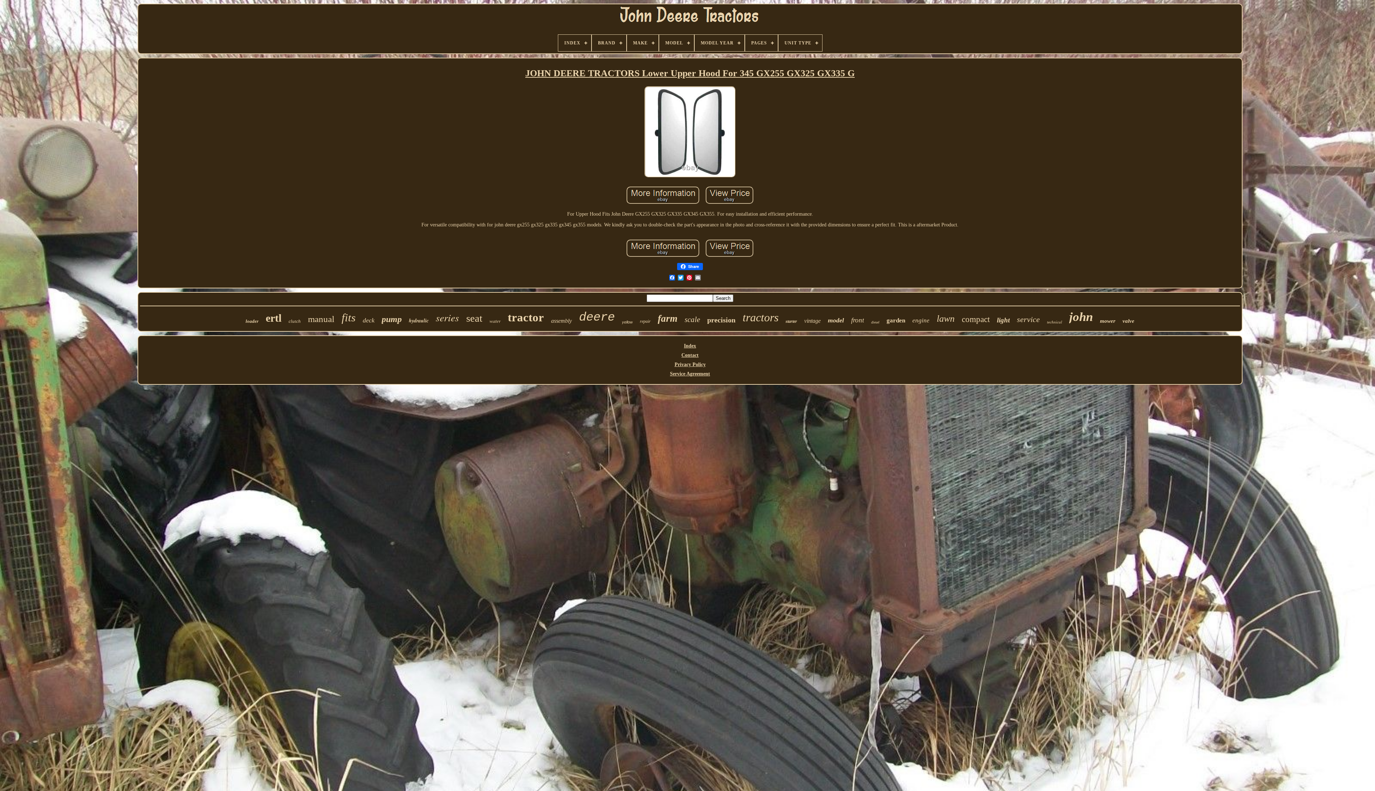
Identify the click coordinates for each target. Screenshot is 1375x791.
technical (1054, 322)
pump (392, 319)
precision (721, 320)
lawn (946, 318)
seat (474, 318)
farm (667, 318)
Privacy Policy (690, 364)
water (495, 320)
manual (321, 319)
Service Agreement (690, 374)
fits (349, 317)
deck (369, 320)
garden (896, 320)
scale (692, 319)
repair (645, 321)
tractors (760, 317)
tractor (526, 317)
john (1081, 317)
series (447, 317)
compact (976, 319)
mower (1107, 321)
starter (791, 321)
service (1028, 319)
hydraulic (419, 320)
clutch (295, 321)
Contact (690, 355)
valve (1128, 321)
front (857, 320)
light (1003, 320)
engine (921, 320)
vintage (812, 321)
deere (597, 317)
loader (252, 321)
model (836, 320)
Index (690, 346)
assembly (561, 321)
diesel (875, 322)
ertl (273, 318)
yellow (627, 322)
